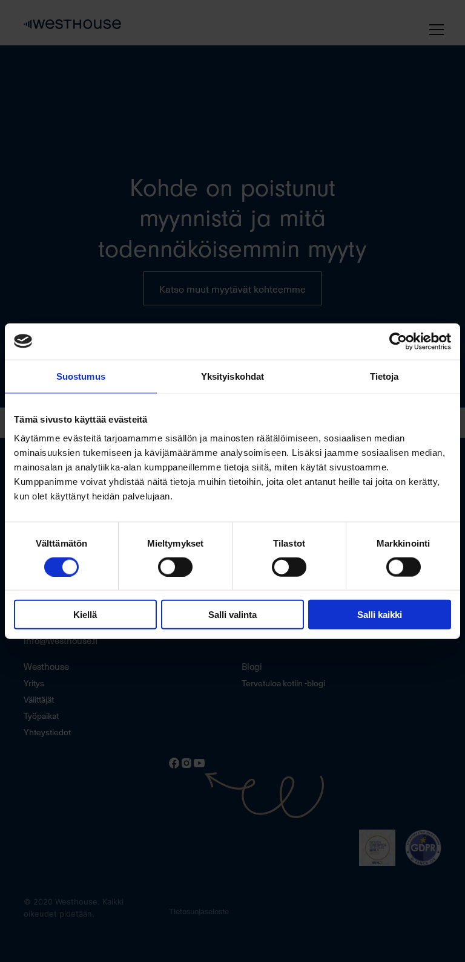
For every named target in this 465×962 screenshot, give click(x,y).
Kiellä (85, 614)
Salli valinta (232, 614)
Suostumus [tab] (80, 376)
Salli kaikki (379, 614)
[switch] (175, 566)
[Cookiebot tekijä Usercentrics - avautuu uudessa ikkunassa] (398, 341)
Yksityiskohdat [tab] (232, 376)
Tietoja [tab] (384, 376)
